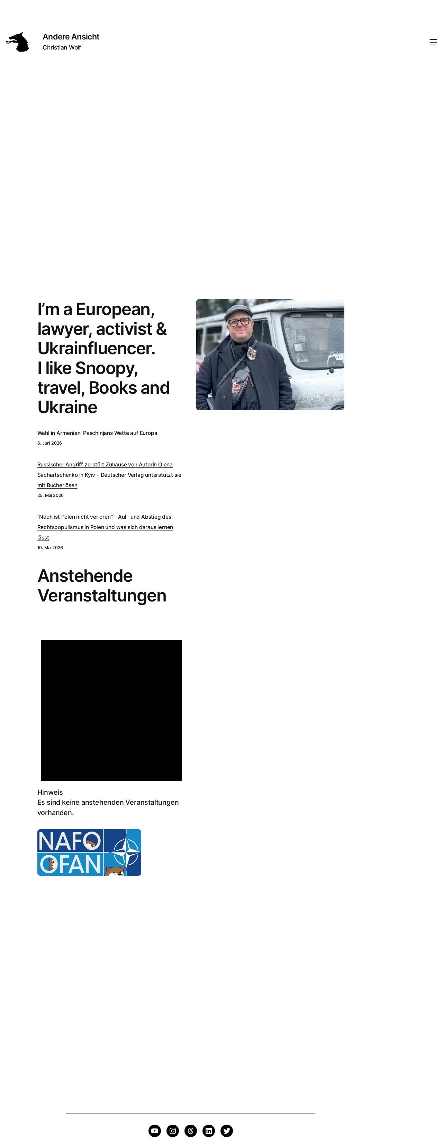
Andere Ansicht (71, 37)
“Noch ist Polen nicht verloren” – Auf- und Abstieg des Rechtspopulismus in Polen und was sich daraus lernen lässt (105, 527)
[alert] (111, 720)
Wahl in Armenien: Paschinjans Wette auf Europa (97, 433)
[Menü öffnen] (433, 42)
